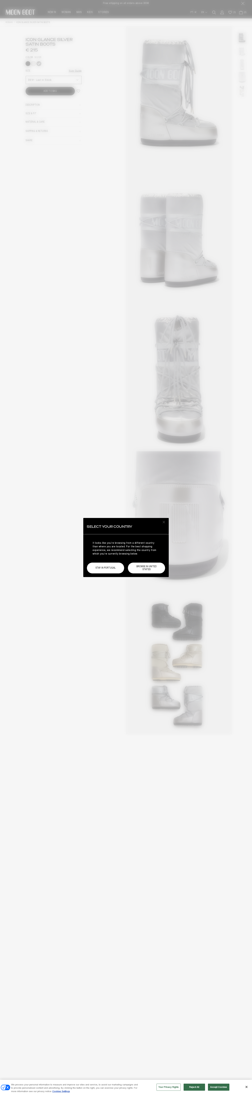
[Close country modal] (164, 522)
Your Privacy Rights (168, 1087)
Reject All (194, 1087)
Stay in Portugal (105, 567)
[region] (126, 1087)
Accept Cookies (218, 1087)
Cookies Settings (61, 1091)
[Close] (246, 1087)
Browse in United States (146, 568)
